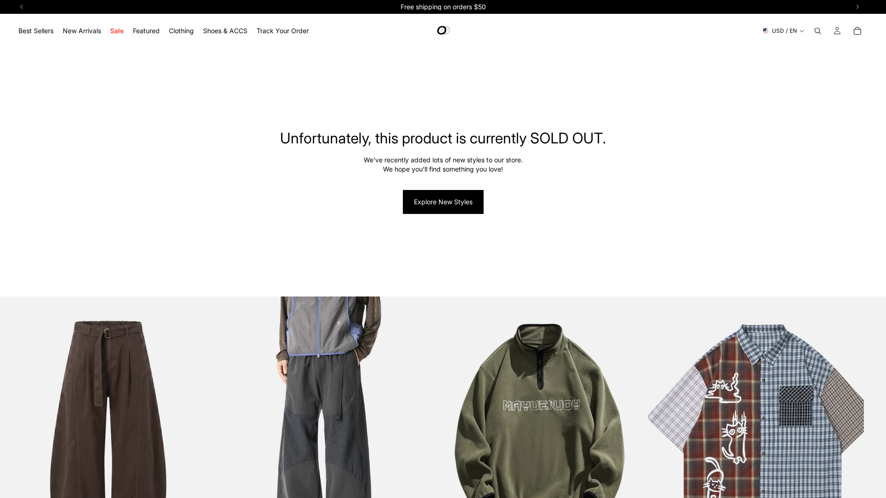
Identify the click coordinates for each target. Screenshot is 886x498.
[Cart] (857, 31)
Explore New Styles (443, 202)
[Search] (818, 31)
